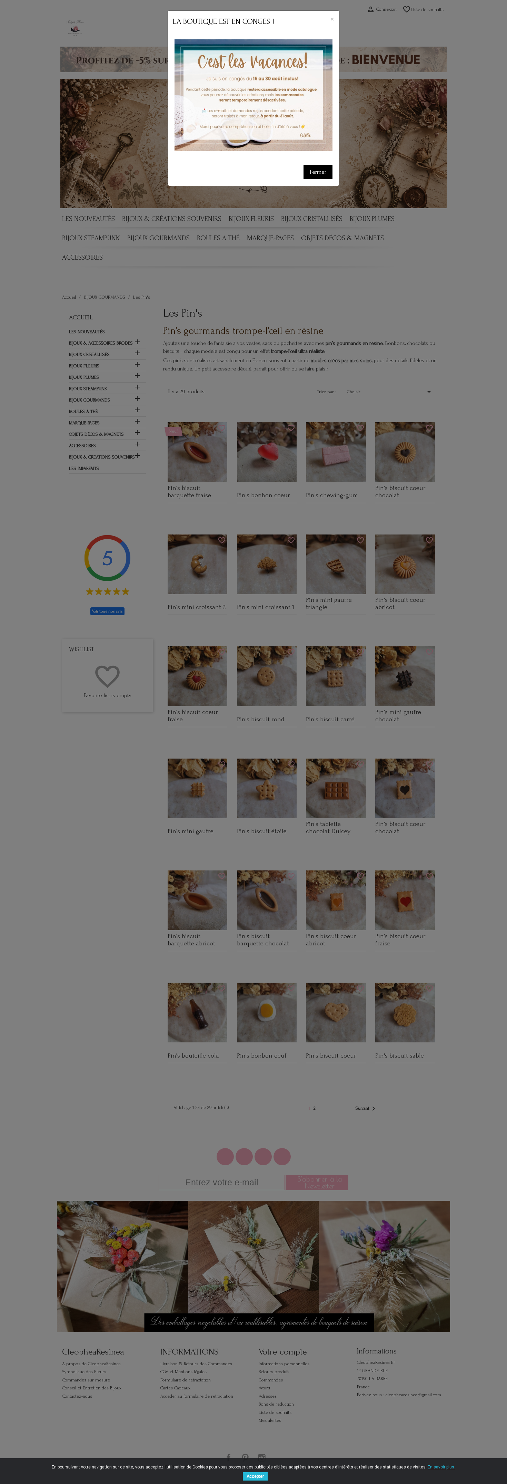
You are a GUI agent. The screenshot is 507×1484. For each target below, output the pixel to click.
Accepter (255, 1476)
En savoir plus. (441, 1467)
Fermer (318, 171)
